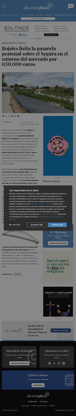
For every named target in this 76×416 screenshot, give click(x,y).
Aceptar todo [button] (57, 225)
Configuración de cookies (47, 217)
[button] (14, 225)
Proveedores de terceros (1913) (41, 204)
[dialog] (38, 208)
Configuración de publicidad (48, 214)
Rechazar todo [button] (37, 225)
